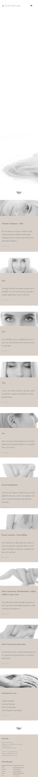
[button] (31, 5)
